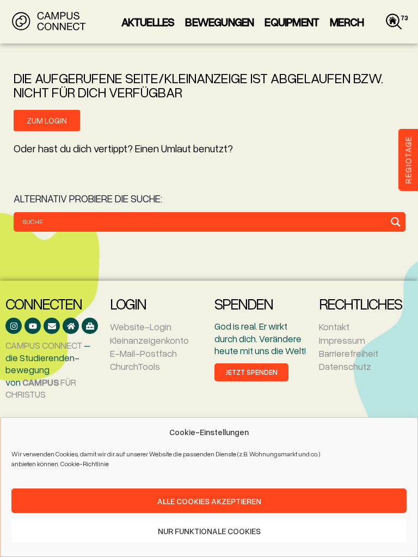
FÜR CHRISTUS (40, 388)
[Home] (71, 326)
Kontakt (334, 326)
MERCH (347, 22)
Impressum (342, 340)
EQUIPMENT (292, 22)
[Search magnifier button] (395, 222)
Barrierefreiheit (348, 353)
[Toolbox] (90, 326)
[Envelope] (52, 326)
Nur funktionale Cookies (209, 531)
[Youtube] (32, 326)
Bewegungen (219, 22)
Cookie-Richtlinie (84, 464)
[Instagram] (13, 326)
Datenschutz (345, 366)
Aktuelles (148, 22)
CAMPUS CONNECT (43, 345)
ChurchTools (135, 366)
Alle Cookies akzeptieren (209, 501)
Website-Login (140, 326)
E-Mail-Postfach (143, 353)
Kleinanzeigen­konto (149, 340)
